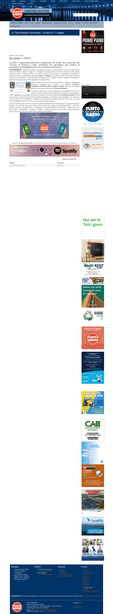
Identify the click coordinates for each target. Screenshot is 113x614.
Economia (43, 1)
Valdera (86, 589)
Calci (85, 576)
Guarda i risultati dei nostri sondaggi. (92, 124)
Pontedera (87, 582)
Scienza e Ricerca (17, 3)
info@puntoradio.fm (35, 609)
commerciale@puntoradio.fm (45, 574)
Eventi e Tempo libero (91, 1)
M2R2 (81, 603)
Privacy (99, 596)
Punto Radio (76, 1)
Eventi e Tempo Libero (67, 576)
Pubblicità (87, 596)
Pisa (85, 571)
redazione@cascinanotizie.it (45, 571)
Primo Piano (63, 1)
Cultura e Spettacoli (66, 574)
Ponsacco (87, 584)
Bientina (86, 581)
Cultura (30, 3)
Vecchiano (87, 574)
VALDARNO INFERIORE (16, 23)
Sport (53, 1)
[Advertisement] (44, 46)
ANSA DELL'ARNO (47, 23)
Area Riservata (77, 607)
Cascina (86, 569)
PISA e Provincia (29, 23)
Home (13, 1)
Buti (85, 579)
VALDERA (77, 23)
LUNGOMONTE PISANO (60, 23)
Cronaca (22, 1)
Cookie (13, 597)
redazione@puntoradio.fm (48, 609)
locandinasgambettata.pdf (18, 165)
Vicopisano (87, 577)
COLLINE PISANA (15, 26)
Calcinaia (86, 586)
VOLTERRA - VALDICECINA (89, 23)
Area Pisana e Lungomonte (91, 591)
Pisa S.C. (71, 23)
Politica (32, 1)
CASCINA (37, 23)
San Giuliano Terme (89, 572)
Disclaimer (93, 596)
